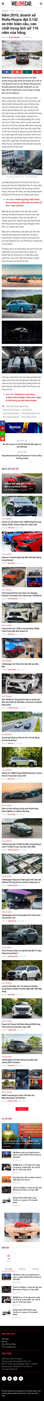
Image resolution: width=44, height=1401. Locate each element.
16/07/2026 (18, 743)
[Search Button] (41, 3)
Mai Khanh (11, 563)
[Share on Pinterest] (37, 72)
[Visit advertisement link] (22, 427)
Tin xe (12, 11)
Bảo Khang (11, 814)
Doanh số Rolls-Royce (11, 410)
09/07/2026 (23, 885)
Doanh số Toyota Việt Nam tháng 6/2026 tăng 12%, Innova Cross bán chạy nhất (21, 1025)
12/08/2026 (20, 528)
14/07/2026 (20, 779)
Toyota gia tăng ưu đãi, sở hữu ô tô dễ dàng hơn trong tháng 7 (20, 738)
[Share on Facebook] (7, 72)
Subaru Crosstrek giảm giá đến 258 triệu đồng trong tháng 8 (21, 558)
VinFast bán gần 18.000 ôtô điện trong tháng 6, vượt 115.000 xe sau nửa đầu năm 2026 (21, 845)
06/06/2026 (20, 1249)
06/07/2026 (21, 921)
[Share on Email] (17, 72)
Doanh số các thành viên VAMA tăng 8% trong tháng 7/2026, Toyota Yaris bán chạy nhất (21, 523)
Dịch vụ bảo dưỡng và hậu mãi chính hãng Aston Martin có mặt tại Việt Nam (20, 809)
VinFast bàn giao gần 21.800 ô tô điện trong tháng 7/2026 (19, 485)
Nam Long (11, 528)
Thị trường (9, 480)
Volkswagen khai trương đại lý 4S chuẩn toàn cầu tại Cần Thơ (21, 916)
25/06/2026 (23, 1101)
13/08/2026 (24, 490)
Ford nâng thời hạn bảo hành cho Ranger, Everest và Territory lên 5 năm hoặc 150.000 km (22, 594)
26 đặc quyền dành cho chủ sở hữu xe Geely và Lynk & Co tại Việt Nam (21, 1209)
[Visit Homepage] (21, 3)
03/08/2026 (23, 599)
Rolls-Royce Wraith (29, 417)
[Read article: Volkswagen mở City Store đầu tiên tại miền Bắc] (22, 648)
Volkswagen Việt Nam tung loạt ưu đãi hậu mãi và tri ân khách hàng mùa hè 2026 (21, 1244)
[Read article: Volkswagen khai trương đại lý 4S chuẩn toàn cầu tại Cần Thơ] (22, 899)
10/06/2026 (21, 1214)
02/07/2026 (20, 1065)
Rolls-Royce (27, 410)
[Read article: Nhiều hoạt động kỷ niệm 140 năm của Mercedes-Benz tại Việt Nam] (22, 1079)
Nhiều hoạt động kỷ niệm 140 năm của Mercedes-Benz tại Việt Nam (18, 1096)
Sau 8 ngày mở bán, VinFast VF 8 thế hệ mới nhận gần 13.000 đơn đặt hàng (21, 1280)
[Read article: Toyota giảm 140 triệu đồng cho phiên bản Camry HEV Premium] (22, 1044)
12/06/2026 (21, 1143)
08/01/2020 (27, 37)
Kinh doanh (19, 11)
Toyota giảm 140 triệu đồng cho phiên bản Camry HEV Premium (20, 1061)
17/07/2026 (23, 708)
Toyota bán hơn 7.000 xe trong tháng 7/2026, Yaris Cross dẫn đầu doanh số (21, 629)
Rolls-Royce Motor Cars (31, 413)
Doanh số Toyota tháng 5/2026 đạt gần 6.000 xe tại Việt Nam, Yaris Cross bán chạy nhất (22, 1315)
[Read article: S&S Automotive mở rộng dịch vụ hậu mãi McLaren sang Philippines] (22, 1370)
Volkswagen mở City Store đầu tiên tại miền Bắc (20, 665)
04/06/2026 (23, 1320)
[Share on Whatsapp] (27, 72)
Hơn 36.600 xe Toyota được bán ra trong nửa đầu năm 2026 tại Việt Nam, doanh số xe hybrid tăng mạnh (22, 702)
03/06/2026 (20, 1391)
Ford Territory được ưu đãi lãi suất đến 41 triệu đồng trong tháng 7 (22, 951)
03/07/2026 (21, 1030)
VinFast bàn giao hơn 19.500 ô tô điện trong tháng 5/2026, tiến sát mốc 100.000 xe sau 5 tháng (20, 1137)
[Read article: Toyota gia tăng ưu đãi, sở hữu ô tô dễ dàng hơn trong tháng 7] (22, 722)
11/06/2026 (23, 1178)
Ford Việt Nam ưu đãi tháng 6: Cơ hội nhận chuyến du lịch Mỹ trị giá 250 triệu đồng (20, 1351)
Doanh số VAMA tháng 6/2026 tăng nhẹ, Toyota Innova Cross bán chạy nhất (22, 774)
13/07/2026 (20, 814)
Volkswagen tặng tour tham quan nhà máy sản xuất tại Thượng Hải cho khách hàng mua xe (21, 880)
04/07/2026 (20, 994)
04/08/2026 (20, 563)
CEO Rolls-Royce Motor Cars (17, 406)
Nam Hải (10, 743)
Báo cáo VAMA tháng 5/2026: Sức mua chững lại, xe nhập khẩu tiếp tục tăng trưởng (21, 1173)
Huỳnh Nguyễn (14, 37)
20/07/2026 (21, 670)
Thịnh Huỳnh (14, 490)
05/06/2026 (20, 1285)
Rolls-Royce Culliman (11, 413)
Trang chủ (5, 11)
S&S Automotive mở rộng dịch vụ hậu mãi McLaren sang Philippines (20, 1386)
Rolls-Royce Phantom (11, 417)
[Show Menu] (3, 3)
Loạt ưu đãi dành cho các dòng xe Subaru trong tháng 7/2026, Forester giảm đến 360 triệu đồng (22, 989)
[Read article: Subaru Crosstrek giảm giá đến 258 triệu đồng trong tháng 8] (22, 541)
